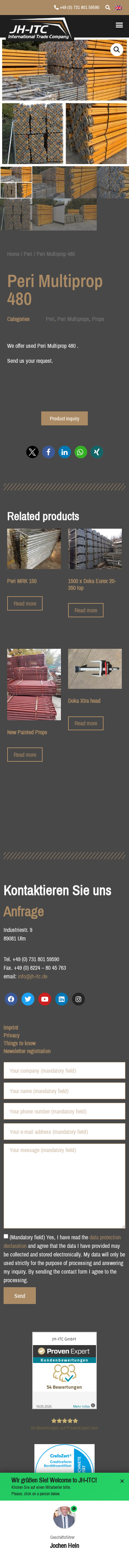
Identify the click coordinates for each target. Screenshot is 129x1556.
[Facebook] (11, 999)
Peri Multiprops (73, 319)
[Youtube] (44, 999)
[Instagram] (78, 999)
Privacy (12, 1035)
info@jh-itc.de (32, 976)
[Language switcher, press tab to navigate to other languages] (118, 7)
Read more (25, 603)
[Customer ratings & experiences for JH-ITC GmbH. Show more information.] (64, 1407)
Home (13, 254)
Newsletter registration (27, 1051)
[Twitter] (28, 999)
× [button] (122, 1481)
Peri (28, 254)
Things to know (19, 1043)
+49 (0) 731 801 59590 (79, 7)
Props (98, 319)
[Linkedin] (61, 999)
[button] (119, 24)
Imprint (11, 1027)
